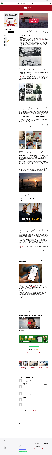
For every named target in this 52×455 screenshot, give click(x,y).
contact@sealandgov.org (4, 0)
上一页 (21, 410)
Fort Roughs (41, 39)
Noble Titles (21, 334)
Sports (28, 3)
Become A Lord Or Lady (23, 333)
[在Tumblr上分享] (33, 352)
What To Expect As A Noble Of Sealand (25, 332)
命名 (20, 420)
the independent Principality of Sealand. (36, 73)
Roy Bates (20, 76)
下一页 (36, 410)
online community (39, 291)
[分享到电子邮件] (37, 352)
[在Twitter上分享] (29, 352)
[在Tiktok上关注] (44, 448)
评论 (20, 423)
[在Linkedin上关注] (39, 448)
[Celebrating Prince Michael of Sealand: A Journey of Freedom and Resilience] (30, 356)
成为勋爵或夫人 (9, 40)
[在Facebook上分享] (27, 352)
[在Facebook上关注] (34, 448)
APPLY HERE (11, 31)
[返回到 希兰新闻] (34, 356)
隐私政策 (5, 447)
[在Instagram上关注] (37, 448)
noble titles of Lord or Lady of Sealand (34, 286)
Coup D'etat (22, 108)
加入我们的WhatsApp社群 (23, 451)
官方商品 (20, 445)
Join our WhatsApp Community (34, 346)
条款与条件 (5, 446)
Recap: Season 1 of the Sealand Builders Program (23, 367)
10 (33, 410)
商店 (18, 3)
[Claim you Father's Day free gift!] (33, 339)
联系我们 (5, 445)
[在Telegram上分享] (35, 352)
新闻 (24, 3)
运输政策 (5, 448)
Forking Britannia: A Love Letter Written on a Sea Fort (34, 367)
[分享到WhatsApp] (39, 352)
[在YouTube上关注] (42, 448)
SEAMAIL (20, 446)
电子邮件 (36, 420)
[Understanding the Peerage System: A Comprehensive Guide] (37, 356)
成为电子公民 (33, 3)
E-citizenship (20, 447)
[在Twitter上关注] (36, 448)
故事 (21, 3)
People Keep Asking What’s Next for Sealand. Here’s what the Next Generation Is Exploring (43, 367)
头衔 (19, 444)
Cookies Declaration (6, 449)
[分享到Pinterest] (31, 352)
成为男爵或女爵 (9, 37)
